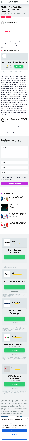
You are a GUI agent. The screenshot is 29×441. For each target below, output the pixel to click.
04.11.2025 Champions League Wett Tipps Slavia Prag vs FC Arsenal (18, 223)
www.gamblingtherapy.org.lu (7, 403)
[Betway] (4, 57)
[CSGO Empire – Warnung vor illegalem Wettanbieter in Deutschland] (4, 210)
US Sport (8, 17)
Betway (13, 241)
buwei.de (7, 402)
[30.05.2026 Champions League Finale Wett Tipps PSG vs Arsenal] (4, 201)
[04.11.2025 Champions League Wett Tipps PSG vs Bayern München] (4, 219)
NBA (3, 17)
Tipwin (13, 368)
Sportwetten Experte (12, 22)
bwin (12, 273)
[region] (14, 429)
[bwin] (6, 278)
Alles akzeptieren (14, 430)
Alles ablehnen (14, 438)
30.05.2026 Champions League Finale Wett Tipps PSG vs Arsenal (18, 196)
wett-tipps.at (14, 1)
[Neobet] (6, 342)
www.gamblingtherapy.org (15, 405)
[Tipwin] (6, 373)
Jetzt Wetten (14, 287)
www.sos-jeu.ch (18, 403)
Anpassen (14, 434)
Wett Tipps (7, 31)
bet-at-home (15, 302)
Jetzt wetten (19, 66)
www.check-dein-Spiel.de (15, 402)
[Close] (27, 418)
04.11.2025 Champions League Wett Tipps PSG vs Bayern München (18, 214)
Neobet (13, 336)
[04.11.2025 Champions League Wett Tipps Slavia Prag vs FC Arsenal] (4, 228)
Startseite (3, 13)
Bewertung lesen (9, 67)
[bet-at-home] (6, 308)
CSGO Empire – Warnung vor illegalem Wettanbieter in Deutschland (16, 206)
